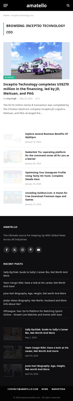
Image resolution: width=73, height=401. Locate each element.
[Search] (68, 5)
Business (9, 77)
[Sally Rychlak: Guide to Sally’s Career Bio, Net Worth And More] (12, 333)
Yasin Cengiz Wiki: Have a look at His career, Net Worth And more (46, 349)
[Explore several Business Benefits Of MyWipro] (13, 138)
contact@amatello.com (23, 389)
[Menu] (5, 5)
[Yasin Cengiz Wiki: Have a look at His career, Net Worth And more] (12, 352)
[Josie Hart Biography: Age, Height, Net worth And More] (12, 370)
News (45, 389)
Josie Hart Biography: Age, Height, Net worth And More (34, 293)
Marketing (58, 389)
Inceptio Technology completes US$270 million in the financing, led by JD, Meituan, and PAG (36, 89)
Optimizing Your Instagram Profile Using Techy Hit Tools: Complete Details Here (45, 176)
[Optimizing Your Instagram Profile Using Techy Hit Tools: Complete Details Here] (13, 176)
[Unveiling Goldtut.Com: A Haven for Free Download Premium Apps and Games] (13, 197)
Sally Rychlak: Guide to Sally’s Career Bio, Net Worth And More (46, 331)
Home (6, 15)
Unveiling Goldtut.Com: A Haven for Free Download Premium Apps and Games (46, 196)
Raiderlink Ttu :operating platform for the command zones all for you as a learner (47, 155)
